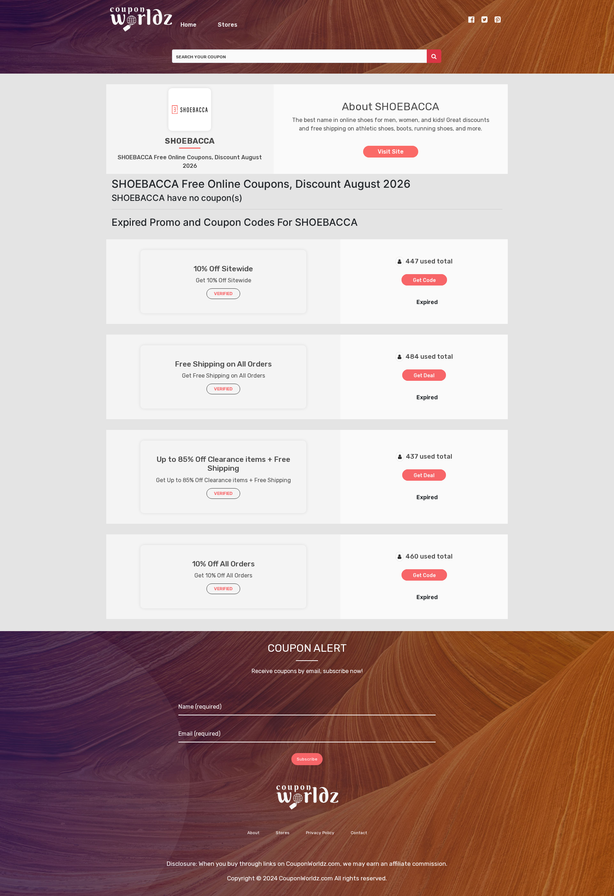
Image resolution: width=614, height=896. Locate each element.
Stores (340, 23)
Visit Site (391, 155)
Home (231, 23)
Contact (359, 836)
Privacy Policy (320, 836)
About (253, 836)
